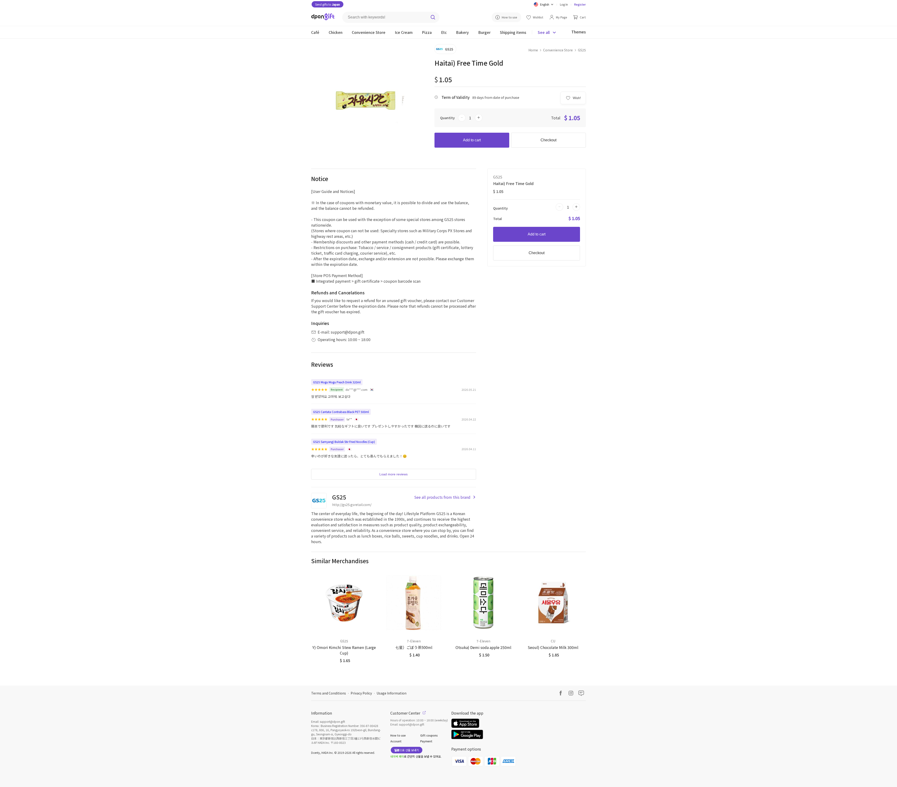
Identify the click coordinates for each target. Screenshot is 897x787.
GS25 (582, 50)
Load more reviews (393, 474)
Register (580, 4)
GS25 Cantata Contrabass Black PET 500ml (341, 412)
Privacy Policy (361, 693)
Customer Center (405, 713)
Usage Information (391, 693)
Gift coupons (429, 735)
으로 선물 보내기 (406, 750)
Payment (426, 741)
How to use (398, 735)
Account (396, 741)
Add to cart (472, 140)
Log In (564, 4)
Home (533, 50)
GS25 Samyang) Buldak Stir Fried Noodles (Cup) (344, 442)
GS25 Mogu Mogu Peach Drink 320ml (337, 382)
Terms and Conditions (328, 693)
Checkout (548, 140)
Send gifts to (327, 4)
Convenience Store (558, 50)
